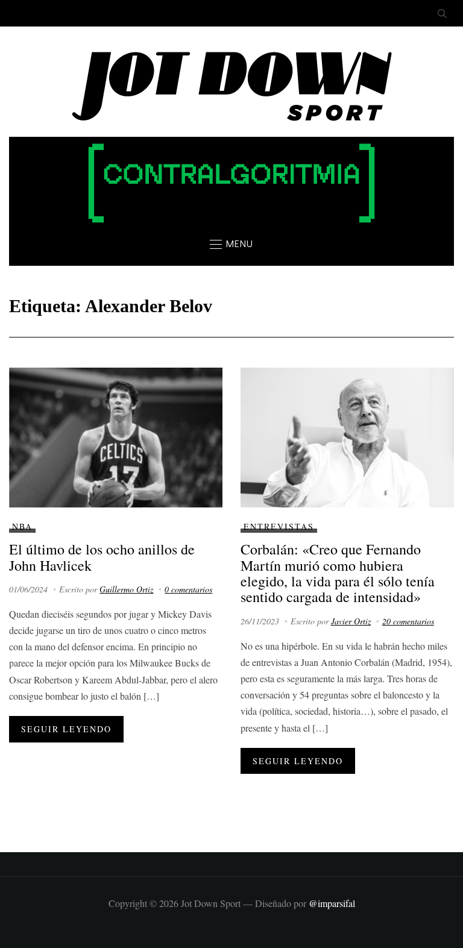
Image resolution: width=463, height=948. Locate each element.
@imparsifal (332, 903)
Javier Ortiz (351, 621)
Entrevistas (279, 526)
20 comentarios (408, 621)
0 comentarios (188, 589)
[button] (231, 244)
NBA (22, 526)
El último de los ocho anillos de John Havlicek (102, 556)
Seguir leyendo (66, 729)
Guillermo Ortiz (126, 589)
